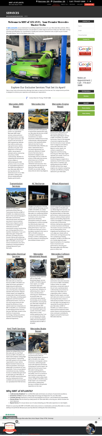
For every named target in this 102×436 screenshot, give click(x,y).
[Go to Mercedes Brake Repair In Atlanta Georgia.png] (38, 343)
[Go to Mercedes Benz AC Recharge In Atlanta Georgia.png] (38, 195)
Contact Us (89, 4)
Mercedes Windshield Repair (38, 255)
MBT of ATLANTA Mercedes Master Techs (14, 16)
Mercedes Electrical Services (16, 255)
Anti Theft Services (16, 328)
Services (56, 4)
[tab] (51, 418)
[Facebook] (87, 1)
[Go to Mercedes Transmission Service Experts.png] (16, 198)
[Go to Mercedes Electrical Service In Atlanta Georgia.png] (16, 268)
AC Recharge (38, 183)
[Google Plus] (92, 1)
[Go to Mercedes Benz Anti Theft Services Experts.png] (16, 340)
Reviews (72, 4)
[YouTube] (90, 1)
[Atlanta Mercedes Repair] (91, 429)
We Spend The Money (34, 434)
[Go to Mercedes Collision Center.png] (60, 268)
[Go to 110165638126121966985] (85, 66)
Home (49, 4)
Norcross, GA (43, 1)
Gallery (79, 4)
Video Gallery (86, 113)
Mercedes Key (38, 104)
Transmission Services (16, 184)
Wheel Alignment (60, 183)
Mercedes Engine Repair (60, 105)
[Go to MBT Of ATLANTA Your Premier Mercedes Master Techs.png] (38, 59)
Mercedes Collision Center (60, 255)
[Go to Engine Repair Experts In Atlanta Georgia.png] (60, 121)
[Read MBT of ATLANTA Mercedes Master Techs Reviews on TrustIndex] (10, 417)
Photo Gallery (86, 108)
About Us (64, 4)
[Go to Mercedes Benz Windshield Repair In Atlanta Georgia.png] (38, 267)
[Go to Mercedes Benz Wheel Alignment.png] (60, 195)
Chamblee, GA (59, 1)
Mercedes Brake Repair (38, 330)
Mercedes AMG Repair (16, 105)
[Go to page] (85, 51)
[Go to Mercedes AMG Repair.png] (16, 121)
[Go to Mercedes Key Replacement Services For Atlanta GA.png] (38, 119)
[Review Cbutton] (9, 428)
